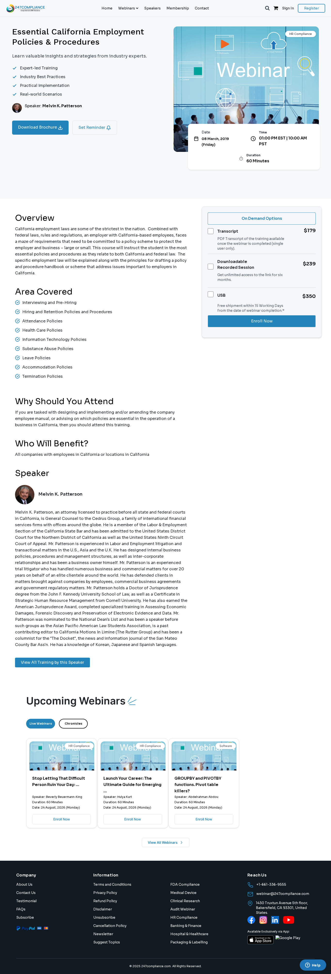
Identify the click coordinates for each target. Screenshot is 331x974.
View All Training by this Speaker (52, 662)
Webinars (126, 8)
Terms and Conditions (112, 884)
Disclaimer (102, 909)
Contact (202, 8)
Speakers (152, 8)
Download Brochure (38, 127)
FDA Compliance (185, 884)
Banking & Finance (185, 926)
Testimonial (26, 901)
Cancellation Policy (109, 926)
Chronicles (73, 723)
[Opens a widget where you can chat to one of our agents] (312, 965)
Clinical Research (185, 901)
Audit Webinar (182, 909)
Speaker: (53, 105)
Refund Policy (105, 901)
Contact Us (26, 893)
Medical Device (183, 893)
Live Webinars (41, 723)
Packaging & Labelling (189, 942)
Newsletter (103, 934)
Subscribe (25, 917)
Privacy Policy (105, 893)
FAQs (20, 909)
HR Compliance (183, 917)
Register (311, 8)
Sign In (288, 8)
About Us (24, 884)
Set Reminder (92, 127)
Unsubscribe (104, 917)
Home (107, 8)
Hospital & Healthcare (189, 934)
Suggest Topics (106, 942)
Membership (177, 8)
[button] (267, 8)
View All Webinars (163, 842)
